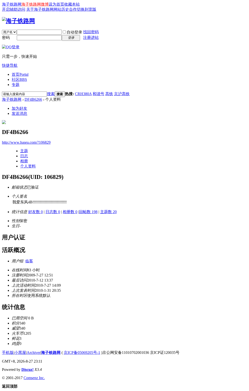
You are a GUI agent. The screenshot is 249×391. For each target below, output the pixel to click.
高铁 (109, 94)
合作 (73, 9)
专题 (15, 85)
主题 (24, 151)
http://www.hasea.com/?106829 (26, 142)
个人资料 (28, 166)
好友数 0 (35, 212)
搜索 (51, 94)
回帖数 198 (88, 212)
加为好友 (19, 108)
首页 (20, 74)
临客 (29, 261)
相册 (24, 161)
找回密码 (91, 32)
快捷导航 (10, 65)
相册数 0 (70, 212)
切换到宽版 (86, 9)
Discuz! (27, 369)
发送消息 (19, 113)
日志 (24, 156)
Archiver (33, 352)
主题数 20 (108, 212)
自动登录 (74, 32)
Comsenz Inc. (34, 378)
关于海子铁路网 (39, 9)
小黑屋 (20, 352)
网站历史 (61, 9)
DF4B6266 (33, 99)
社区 (19, 79)
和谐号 (98, 94)
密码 (6, 37)
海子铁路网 (11, 4)
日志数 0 (52, 212)
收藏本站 (72, 4)
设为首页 (56, 4)
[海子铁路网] (18, 21)
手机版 (8, 352)
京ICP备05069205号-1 (82, 352)
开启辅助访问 (13, 9)
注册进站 (91, 37)
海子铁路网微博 (35, 4)
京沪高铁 (122, 94)
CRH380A (83, 94)
